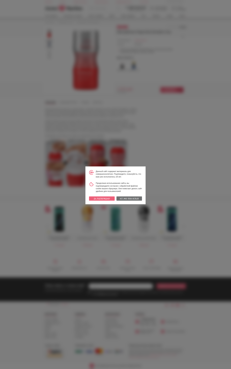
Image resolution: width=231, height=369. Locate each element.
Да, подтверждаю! (102, 198)
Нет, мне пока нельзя (129, 198)
